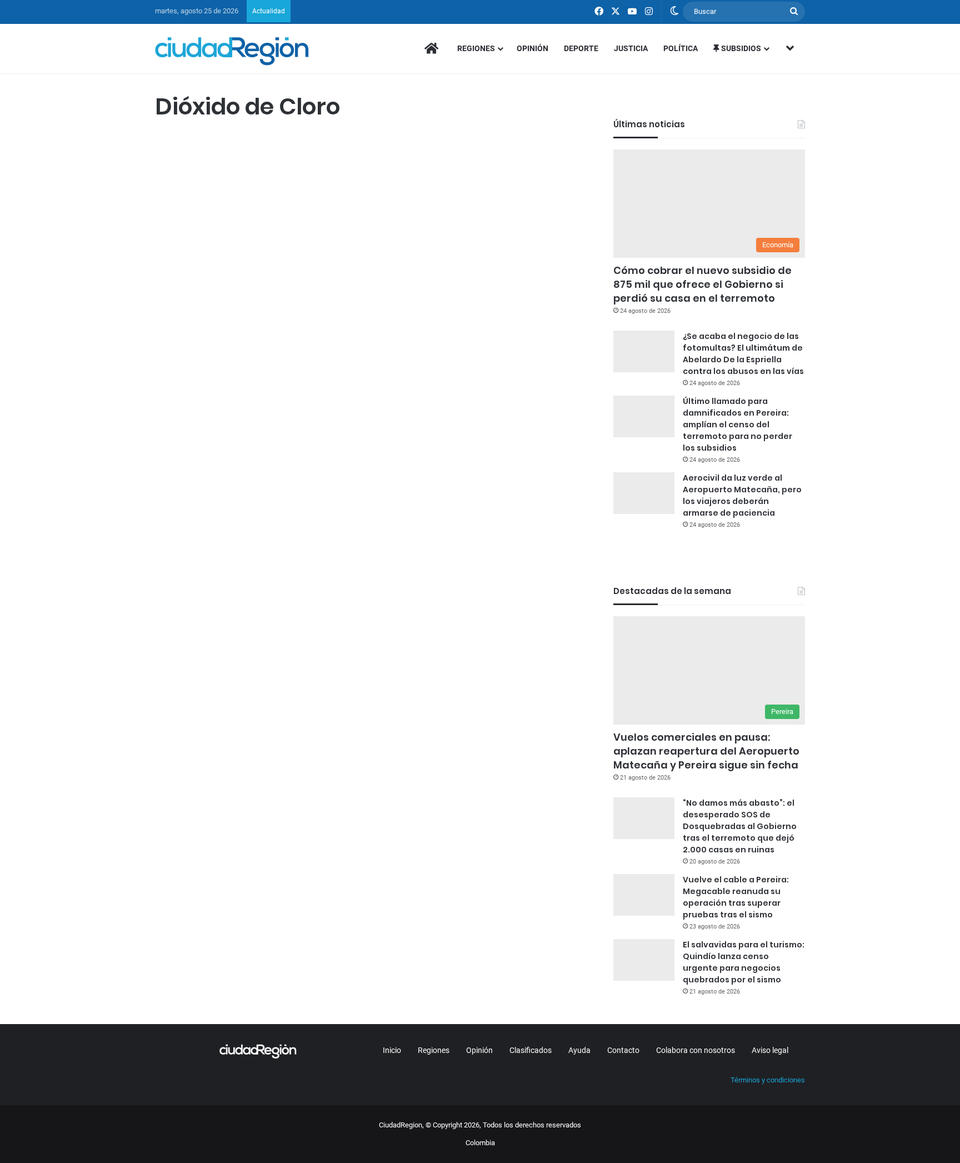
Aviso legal (770, 1050)
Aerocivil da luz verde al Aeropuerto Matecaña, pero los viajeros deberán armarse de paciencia (742, 495)
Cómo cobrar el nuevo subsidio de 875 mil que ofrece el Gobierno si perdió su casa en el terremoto (702, 284)
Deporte (581, 48)
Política (680, 48)
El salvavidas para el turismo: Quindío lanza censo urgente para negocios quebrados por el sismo (743, 962)
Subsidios (740, 48)
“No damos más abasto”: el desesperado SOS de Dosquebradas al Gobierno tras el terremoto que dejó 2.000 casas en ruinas (740, 826)
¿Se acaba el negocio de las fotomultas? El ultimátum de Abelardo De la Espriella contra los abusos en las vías (743, 354)
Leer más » (188, 452)
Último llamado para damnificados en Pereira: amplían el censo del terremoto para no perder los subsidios (737, 424)
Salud (170, 146)
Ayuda (579, 1050)
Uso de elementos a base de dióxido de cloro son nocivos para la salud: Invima (251, 195)
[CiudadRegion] (232, 51)
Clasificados (530, 1050)
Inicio (392, 1050)
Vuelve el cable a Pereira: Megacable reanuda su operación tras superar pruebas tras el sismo (736, 897)
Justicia (631, 48)
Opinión (532, 48)
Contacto (623, 1050)
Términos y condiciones (768, 1080)
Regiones (476, 48)
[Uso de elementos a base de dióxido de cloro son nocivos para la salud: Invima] (259, 329)
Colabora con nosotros (695, 1050)
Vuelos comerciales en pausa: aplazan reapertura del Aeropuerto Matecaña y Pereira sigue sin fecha (706, 751)
